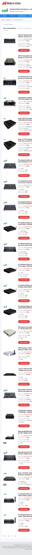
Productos (12, 16)
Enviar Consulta (24, 50)
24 (8, 536)
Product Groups (8, 24)
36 (11, 536)
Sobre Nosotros (22, 16)
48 (15, 536)
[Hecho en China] (11, 3)
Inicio (4, 16)
